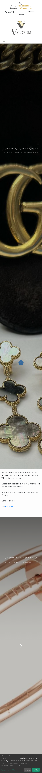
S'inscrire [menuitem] (31, 12)
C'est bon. (36, 770)
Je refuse (27, 770)
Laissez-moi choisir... (8, 770)
